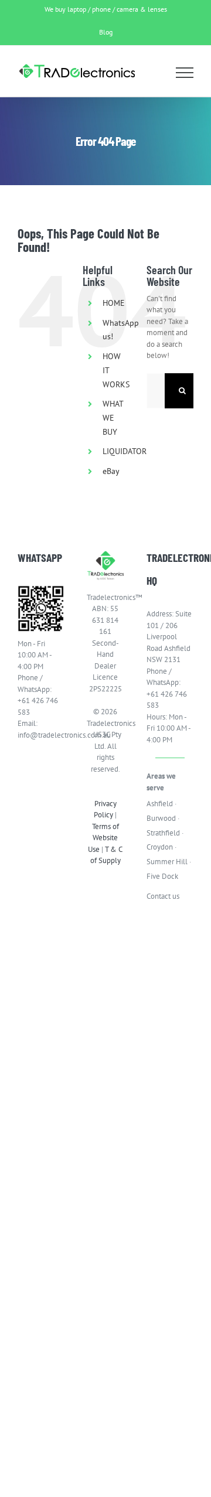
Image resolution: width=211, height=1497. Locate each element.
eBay (111, 471)
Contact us (163, 896)
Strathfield (163, 833)
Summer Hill (167, 862)
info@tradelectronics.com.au (41, 735)
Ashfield (160, 804)
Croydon (160, 847)
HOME (114, 303)
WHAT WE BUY (113, 417)
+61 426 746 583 (38, 706)
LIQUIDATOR (125, 451)
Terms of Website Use (103, 837)
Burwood (161, 818)
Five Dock (162, 876)
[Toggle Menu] (184, 72)
